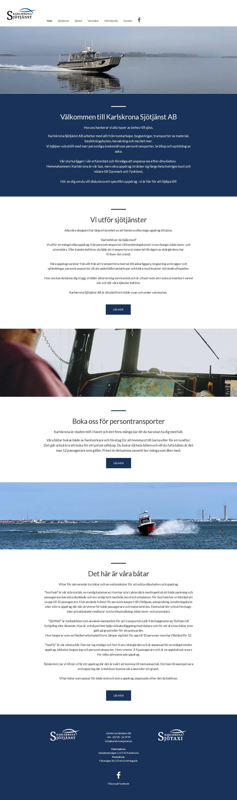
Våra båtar (93, 20)
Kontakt (127, 20)
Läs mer (118, 309)
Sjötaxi (78, 20)
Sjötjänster (63, 20)
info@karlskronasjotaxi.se (118, 741)
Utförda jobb (111, 20)
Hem (49, 20)
